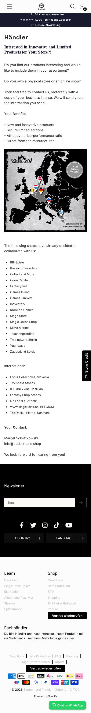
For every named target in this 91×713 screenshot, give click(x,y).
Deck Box (11, 580)
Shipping (54, 597)
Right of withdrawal (62, 603)
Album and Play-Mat (18, 597)
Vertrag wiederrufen (67, 615)
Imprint (53, 609)
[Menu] (9, 6)
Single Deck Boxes (17, 586)
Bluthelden (11, 591)
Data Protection (59, 586)
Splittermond (13, 609)
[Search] (72, 6)
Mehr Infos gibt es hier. (58, 638)
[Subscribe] (81, 502)
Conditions (55, 580)
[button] (24, 538)
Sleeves (9, 603)
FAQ (51, 591)
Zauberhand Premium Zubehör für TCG (51, 689)
